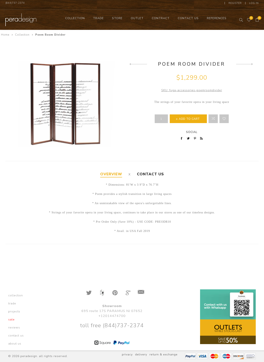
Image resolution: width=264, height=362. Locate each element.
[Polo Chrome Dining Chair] (245, 64)
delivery (141, 354)
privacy (127, 354)
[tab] (111, 174)
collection (15, 295)
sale (11, 319)
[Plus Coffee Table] (138, 64)
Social (191, 132)
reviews (14, 327)
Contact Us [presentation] (150, 174)
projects (14, 311)
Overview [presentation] (111, 174)
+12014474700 (112, 316)
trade (12, 303)
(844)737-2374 (15, 3)
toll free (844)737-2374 (112, 325)
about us (14, 344)
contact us (16, 336)
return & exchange (164, 354)
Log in (254, 3)
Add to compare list (213, 118)
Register (235, 3)
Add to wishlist (224, 118)
